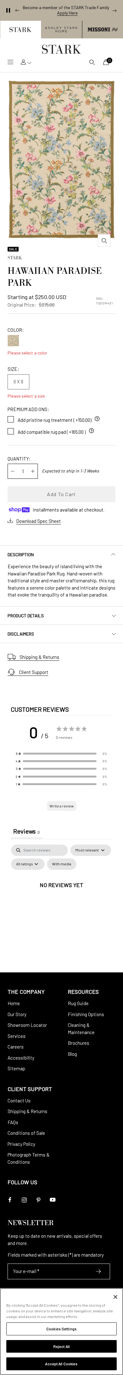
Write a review (62, 806)
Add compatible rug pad (56, 431)
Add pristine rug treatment (59, 419)
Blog (72, 1054)
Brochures (78, 1043)
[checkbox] (61, 864)
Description (21, 554)
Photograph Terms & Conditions (29, 1158)
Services (17, 1036)
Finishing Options (86, 1014)
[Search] (92, 62)
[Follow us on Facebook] (10, 1200)
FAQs (13, 1122)
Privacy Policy (21, 1144)
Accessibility (21, 1058)
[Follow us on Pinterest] (38, 1200)
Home (14, 1003)
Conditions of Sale (26, 1133)
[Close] (115, 1297)
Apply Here (67, 12)
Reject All (61, 1346)
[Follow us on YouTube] (52, 1200)
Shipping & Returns (39, 657)
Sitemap (16, 1068)
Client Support (33, 672)
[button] (20, 29)
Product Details (26, 615)
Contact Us (19, 1100)
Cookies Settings (61, 1329)
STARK (15, 258)
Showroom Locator (27, 1025)
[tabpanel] (61, 899)
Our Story (17, 1014)
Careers (16, 1047)
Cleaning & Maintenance (81, 1028)
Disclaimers (21, 634)
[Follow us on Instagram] (24, 1200)
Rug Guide (78, 1003)
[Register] (98, 1271)
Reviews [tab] (26, 831)
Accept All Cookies (61, 1363)
